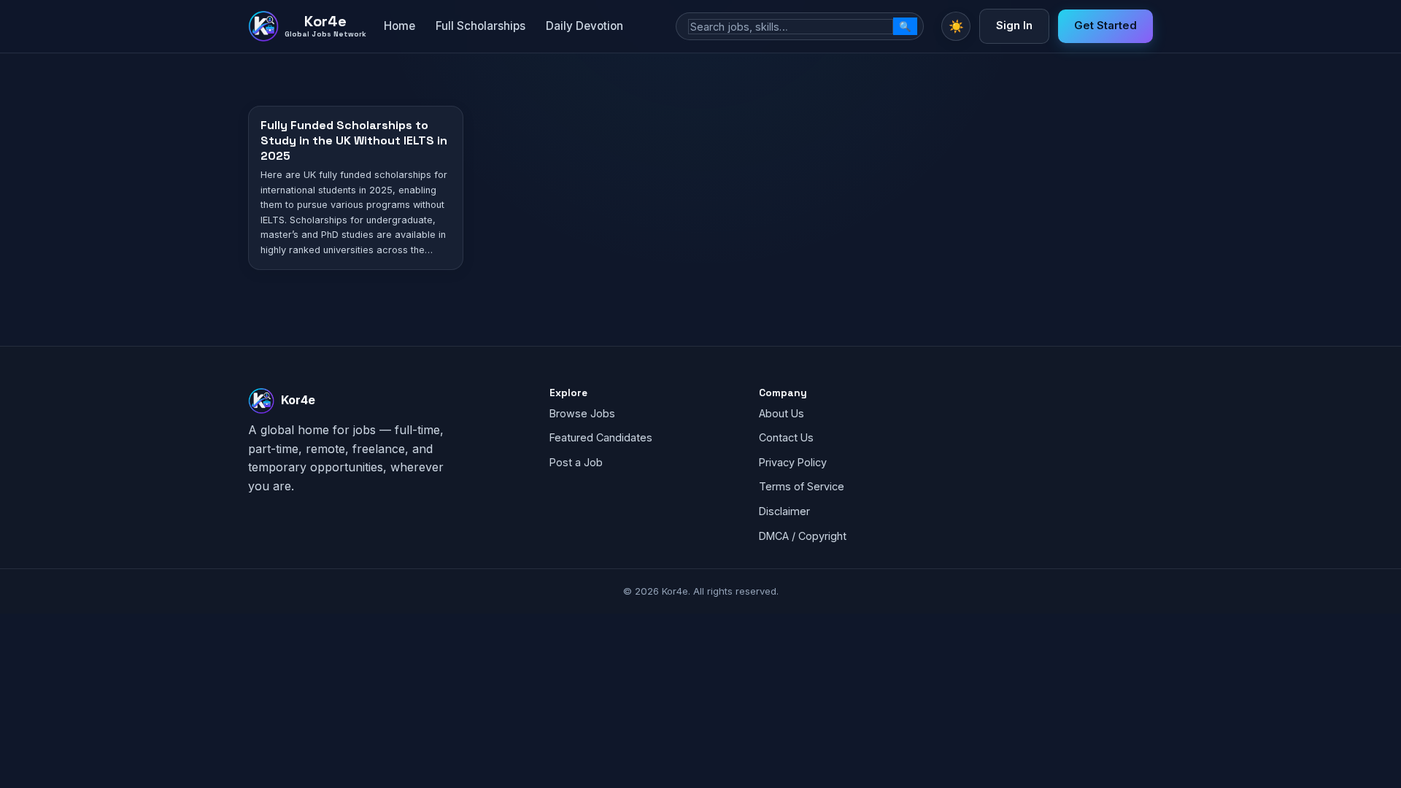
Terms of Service (801, 486)
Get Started (1105, 25)
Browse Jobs (582, 413)
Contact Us (786, 437)
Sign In (1014, 25)
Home (399, 26)
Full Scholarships (480, 26)
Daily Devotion (584, 26)
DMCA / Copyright (802, 536)
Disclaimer (784, 511)
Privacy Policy (793, 462)
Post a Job (576, 462)
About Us (781, 413)
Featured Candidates (600, 437)
